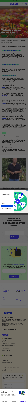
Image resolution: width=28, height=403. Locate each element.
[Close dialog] (27, 190)
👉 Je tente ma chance (7, 206)
